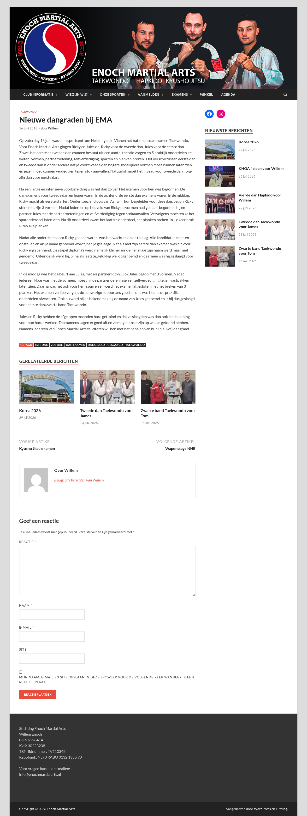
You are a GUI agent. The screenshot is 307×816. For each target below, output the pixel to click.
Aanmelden (148, 94)
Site (23, 649)
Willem (53, 128)
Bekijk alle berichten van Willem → (81, 480)
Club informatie (38, 94)
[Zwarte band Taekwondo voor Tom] (168, 388)
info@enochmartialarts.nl (40, 774)
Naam (25, 605)
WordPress (262, 809)
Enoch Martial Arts (61, 809)
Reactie (27, 542)
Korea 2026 (30, 410)
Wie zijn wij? (76, 94)
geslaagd (115, 345)
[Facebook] (209, 114)
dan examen (75, 345)
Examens (179, 94)
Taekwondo (28, 111)
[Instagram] (221, 114)
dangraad (96, 345)
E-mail (26, 627)
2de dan (57, 345)
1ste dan (41, 345)
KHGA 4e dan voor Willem (261, 168)
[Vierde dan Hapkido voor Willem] (220, 195)
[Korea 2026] (46, 388)
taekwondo (135, 345)
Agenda (228, 94)
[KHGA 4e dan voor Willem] (220, 169)
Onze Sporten (112, 94)
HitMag (281, 809)
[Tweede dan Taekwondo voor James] (107, 388)
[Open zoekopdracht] (285, 94)
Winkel (206, 94)
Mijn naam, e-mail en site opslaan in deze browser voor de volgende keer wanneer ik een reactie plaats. (106, 679)
